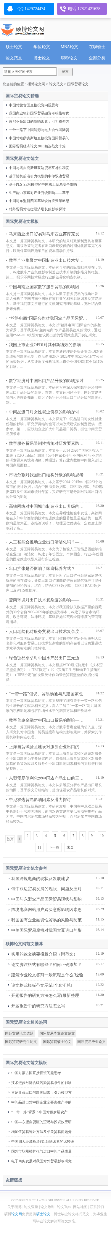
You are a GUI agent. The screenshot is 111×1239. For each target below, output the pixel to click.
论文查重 (31, 1207)
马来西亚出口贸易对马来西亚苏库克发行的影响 (48, 234)
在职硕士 (97, 47)
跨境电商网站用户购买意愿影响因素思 (46, 909)
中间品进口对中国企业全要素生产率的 (41, 1102)
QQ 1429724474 (31, 9)
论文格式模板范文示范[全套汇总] (41, 985)
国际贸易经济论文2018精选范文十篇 (37, 146)
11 (39, 847)
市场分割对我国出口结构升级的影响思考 (46, 475)
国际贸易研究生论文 (21, 1042)
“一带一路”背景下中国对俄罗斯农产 (39, 1112)
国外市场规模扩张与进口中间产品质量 (41, 1151)
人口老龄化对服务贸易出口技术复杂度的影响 (48, 631)
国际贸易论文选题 (19, 1033)
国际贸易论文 (78, 84)
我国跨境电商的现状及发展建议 (40, 879)
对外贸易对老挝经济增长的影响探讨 (37, 209)
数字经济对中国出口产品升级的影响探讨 (46, 381)
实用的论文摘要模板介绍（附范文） (44, 954)
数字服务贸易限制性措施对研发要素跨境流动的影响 (48, 443)
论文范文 (14, 58)
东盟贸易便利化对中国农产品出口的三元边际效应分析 (48, 778)
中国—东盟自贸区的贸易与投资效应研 (41, 1122)
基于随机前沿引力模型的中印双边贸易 (39, 176)
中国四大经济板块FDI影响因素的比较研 (42, 1141)
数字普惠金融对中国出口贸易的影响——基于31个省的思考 (48, 720)
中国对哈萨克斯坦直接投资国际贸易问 (39, 138)
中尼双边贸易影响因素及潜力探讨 (40, 799)
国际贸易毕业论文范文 (57, 1033)
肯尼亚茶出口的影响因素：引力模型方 (39, 121)
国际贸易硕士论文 (57, 1042)
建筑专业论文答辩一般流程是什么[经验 (47, 975)
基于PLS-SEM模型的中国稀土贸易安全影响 (43, 184)
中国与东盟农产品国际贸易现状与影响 (46, 899)
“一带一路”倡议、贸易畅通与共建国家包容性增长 (48, 694)
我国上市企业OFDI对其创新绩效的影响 (45, 345)
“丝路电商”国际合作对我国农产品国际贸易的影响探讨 (48, 318)
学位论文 (41, 47)
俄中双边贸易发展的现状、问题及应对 (46, 889)
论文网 (16, 1214)
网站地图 (80, 1207)
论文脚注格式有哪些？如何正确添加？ (46, 964)
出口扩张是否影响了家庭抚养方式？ (42, 568)
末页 (70, 847)
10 (102, 836)
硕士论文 (14, 47)
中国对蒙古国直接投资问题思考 (34, 105)
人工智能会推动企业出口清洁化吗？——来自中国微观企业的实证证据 (48, 542)
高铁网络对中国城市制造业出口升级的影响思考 (48, 506)
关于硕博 (14, 1207)
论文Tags (64, 1207)
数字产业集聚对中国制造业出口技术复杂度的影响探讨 (48, 260)
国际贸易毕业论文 (91, 1042)
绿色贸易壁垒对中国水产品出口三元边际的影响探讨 (48, 658)
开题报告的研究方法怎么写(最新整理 (45, 995)
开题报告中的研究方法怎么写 (38, 1006)
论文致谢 (48, 1207)
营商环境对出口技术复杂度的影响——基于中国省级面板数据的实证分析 (48, 600)
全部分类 (97, 58)
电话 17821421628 (84, 9)
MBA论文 (69, 47)
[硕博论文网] (22, 29)
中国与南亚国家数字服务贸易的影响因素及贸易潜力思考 (48, 287)
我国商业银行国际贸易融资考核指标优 (39, 113)
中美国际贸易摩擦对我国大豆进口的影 (46, 930)
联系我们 (97, 1207)
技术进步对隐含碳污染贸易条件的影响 (41, 1083)
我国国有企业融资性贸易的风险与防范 (46, 920)
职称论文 (69, 58)
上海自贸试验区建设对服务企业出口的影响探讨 (48, 747)
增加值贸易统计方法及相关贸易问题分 (41, 1132)
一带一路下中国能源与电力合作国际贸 (39, 130)
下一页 (54, 847)
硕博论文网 (36, 84)
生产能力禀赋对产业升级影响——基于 (39, 193)
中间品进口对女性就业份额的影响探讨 (44, 412)
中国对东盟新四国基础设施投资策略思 (39, 201)
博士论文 (41, 58)
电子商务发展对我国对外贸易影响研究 (41, 1161)
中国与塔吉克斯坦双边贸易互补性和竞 (39, 168)
